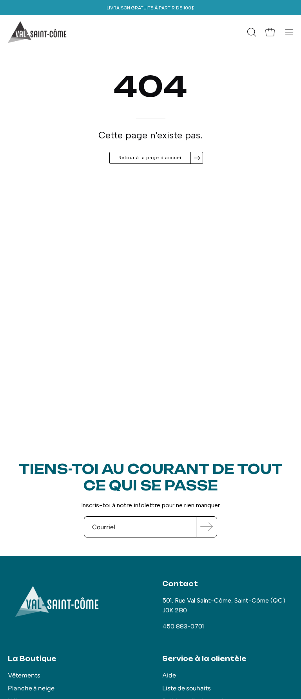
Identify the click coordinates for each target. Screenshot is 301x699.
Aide (169, 675)
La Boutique (32, 659)
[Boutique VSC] (37, 32)
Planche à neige (31, 688)
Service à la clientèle (204, 659)
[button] (250, 32)
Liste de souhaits (186, 688)
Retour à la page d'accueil (150, 157)
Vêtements (24, 675)
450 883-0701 (183, 626)
